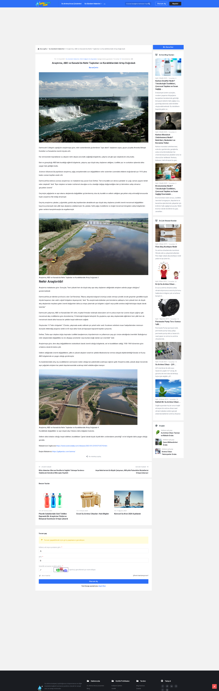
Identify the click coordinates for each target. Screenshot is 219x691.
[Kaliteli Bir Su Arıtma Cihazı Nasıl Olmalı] (168, 389)
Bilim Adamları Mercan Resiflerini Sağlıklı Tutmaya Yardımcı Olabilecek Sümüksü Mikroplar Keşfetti (61, 471)
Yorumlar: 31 (173, 244)
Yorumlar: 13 (174, 399)
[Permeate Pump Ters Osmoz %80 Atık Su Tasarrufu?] (168, 308)
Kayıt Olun (102, 586)
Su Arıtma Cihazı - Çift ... (165, 364)
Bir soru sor (168, 47)
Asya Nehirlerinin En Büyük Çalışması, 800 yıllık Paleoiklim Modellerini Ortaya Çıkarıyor (121, 471)
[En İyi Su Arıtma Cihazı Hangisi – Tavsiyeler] (168, 271)
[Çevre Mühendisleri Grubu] (158, 442)
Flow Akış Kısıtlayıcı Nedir (166, 247)
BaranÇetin (93, 67)
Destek (138, 688)
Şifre (41, 557)
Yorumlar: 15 (175, 319)
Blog (88, 688)
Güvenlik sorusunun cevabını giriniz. (51, 566)
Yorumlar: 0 (172, 78)
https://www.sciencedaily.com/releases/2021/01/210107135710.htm (81, 446)
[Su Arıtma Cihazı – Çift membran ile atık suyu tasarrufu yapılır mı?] (168, 351)
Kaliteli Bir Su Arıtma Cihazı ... (167, 402)
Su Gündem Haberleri (93, 4)
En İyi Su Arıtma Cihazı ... (165, 284)
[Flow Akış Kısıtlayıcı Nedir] (168, 233)
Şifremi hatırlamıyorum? (140, 575)
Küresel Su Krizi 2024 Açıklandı (127, 514)
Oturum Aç (161, 4)
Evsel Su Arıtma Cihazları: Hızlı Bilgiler (92, 514)
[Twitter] (167, 686)
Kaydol (175, 4)
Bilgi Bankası (140, 686)
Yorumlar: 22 (172, 281)
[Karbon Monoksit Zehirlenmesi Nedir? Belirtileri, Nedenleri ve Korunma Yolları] (168, 121)
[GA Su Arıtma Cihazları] (46, 3)
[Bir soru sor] (214, 686)
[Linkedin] (171, 686)
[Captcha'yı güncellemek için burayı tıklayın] (61, 569)
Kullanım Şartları (117, 686)
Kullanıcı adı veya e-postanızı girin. (50, 547)
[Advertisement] (109, 25)
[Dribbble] (176, 686)
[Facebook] (162, 686)
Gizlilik (114, 688)
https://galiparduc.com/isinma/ (63, 451)
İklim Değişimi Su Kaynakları (88, 59)
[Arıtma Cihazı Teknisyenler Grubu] (158, 452)
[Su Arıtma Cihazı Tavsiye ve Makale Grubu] (157, 433)
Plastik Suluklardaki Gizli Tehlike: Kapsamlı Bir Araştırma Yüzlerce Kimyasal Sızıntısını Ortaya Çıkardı (53, 516)
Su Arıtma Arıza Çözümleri (71, 4)
